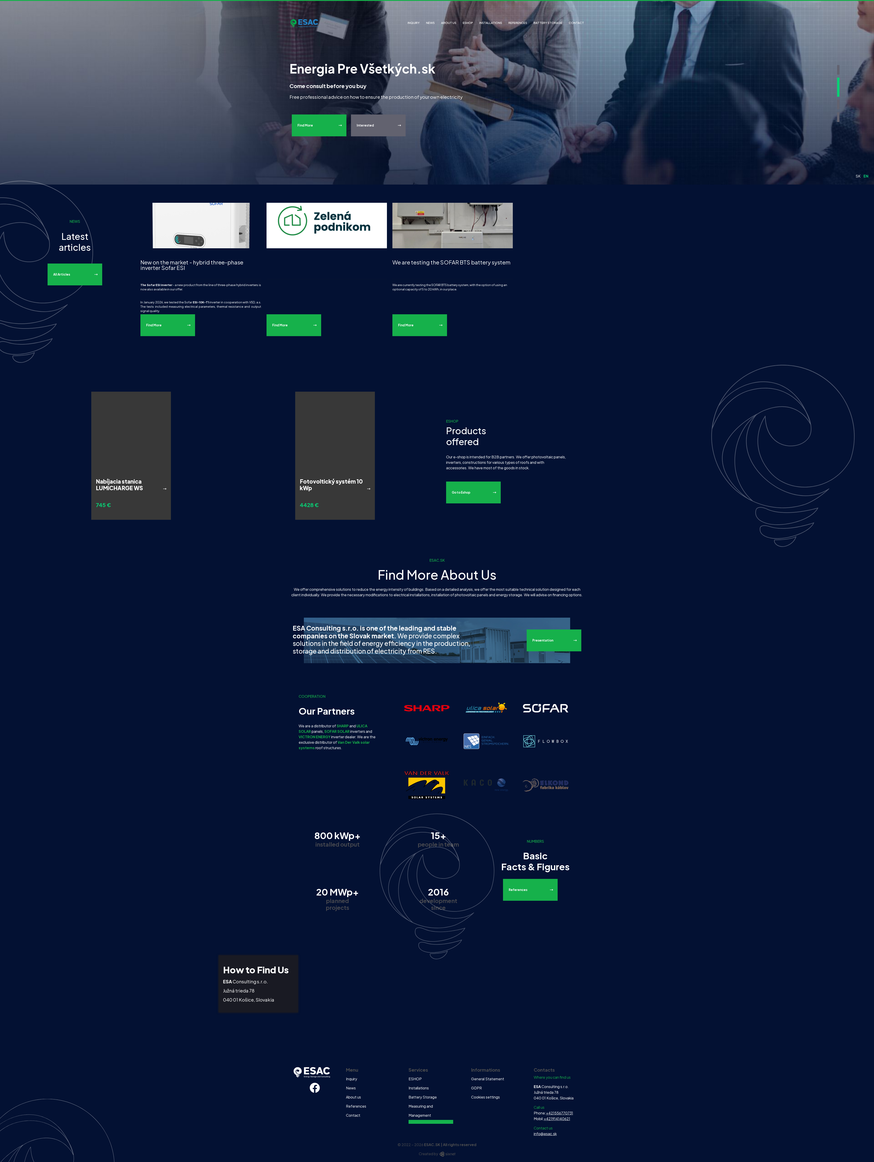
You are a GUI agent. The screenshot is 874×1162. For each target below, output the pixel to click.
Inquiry (414, 23)
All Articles (61, 274)
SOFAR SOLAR (337, 731)
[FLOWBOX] (545, 740)
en (866, 176)
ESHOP (468, 23)
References (517, 23)
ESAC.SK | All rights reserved (450, 1144)
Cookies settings (485, 1097)
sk (858, 176)
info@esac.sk (545, 1133)
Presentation (542, 640)
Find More (305, 143)
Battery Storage (548, 23)
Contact (576, 23)
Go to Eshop (461, 492)
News (430, 23)
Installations (490, 23)
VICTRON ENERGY (314, 736)
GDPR (476, 1088)
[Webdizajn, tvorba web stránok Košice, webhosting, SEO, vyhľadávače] (447, 1153)
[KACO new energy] (486, 784)
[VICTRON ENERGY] (427, 740)
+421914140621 (557, 1118)
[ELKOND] (545, 784)
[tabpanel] (437, 92)
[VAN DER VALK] (427, 784)
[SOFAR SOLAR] (545, 707)
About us (448, 23)
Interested (365, 143)
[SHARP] (427, 707)
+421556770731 (559, 1113)
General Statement (487, 1078)
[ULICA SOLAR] (486, 707)
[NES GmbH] (486, 740)
